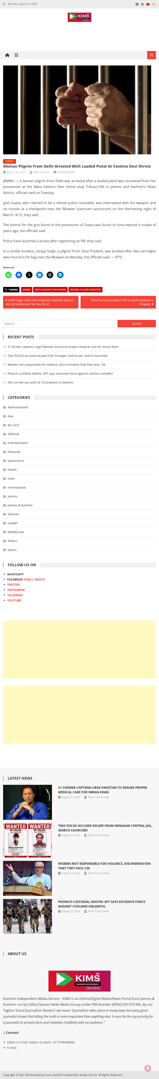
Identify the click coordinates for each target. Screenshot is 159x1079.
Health (12, 470)
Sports (12, 550)
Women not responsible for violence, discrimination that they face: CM (57, 365)
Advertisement (18, 407)
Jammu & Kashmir (20, 505)
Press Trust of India (98, 797)
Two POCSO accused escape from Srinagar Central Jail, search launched (57, 356)
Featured (14, 452)
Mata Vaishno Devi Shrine (50, 289)
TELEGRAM (15, 595)
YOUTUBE (14, 600)
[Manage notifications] (148, 1068)
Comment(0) (66, 172)
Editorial (13, 434)
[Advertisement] (79, 650)
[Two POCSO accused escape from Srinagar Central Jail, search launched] (27, 840)
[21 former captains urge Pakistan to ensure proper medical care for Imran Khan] (27, 802)
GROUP (40, 579)
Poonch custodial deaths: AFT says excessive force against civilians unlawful (60, 373)
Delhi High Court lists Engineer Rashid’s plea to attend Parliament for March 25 (39, 302)
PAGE (27, 579)
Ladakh (13, 523)
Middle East (16, 532)
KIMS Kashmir (41, 172)
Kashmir (13, 514)
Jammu (9, 161)
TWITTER (13, 585)
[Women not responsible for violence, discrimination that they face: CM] (27, 878)
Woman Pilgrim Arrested (85, 289)
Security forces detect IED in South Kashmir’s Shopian (122, 302)
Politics (12, 541)
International (17, 487)
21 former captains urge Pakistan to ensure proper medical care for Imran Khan (63, 347)
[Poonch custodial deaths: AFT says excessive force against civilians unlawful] (27, 916)
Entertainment (18, 443)
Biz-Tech (13, 425)
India (11, 478)
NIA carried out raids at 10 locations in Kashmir (40, 382)
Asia (10, 416)
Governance (16, 461)
